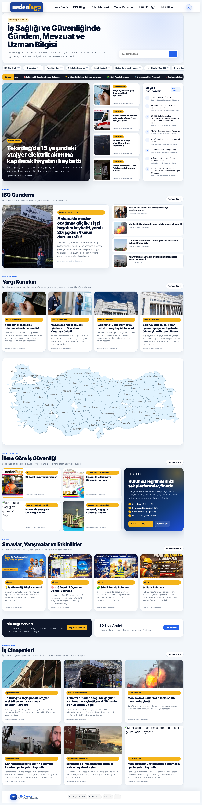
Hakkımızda (108, 797)
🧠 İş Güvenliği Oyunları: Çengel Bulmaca (21, 77)
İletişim (117, 797)
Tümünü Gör (175, 199)
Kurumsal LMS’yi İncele (141, 524)
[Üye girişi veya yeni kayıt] (189, 7)
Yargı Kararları (124, 7)
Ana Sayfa (61, 7)
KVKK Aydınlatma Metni (77, 797)
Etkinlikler (167, 7)
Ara (172, 54)
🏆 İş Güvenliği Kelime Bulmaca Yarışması (63, 77)
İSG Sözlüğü (147, 7)
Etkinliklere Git (174, 548)
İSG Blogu (79, 7)
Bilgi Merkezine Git (77, 628)
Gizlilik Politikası (94, 797)
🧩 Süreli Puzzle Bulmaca (97, 77)
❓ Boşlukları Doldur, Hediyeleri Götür (161, 77)
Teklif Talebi (162, 524)
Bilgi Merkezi (100, 7)
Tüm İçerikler (171, 628)
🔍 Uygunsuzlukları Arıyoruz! (126, 77)
